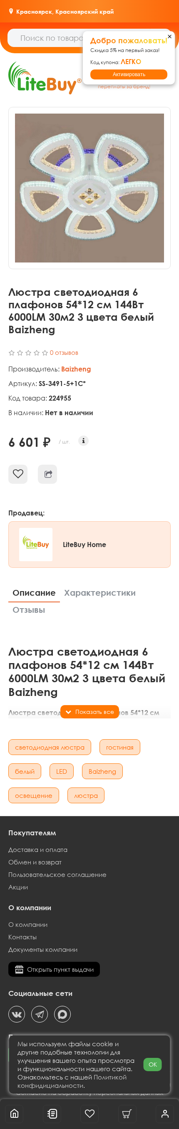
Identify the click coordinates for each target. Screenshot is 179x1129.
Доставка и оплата (37, 849)
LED (61, 771)
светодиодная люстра (50, 747)
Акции (18, 887)
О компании (27, 924)
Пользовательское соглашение (57, 874)
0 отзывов (64, 352)
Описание (34, 592)
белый (25, 771)
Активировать (129, 74)
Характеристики (100, 592)
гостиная (120, 747)
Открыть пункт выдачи (60, 969)
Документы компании (42, 949)
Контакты (22, 937)
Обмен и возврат (35, 862)
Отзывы (28, 609)
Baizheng (102, 771)
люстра (86, 795)
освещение (33, 795)
